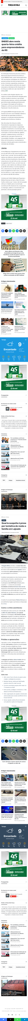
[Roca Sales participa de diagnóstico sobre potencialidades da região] (21, 304)
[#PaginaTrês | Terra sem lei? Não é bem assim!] (5, 454)
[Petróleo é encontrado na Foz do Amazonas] (7, 304)
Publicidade (14, 193)
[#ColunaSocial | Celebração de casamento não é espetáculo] (5, 467)
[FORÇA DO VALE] (14, 5)
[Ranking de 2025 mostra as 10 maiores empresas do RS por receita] (21, 321)
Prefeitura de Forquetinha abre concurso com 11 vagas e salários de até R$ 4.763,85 (7, 329)
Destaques (8, 35)
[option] (14, 501)
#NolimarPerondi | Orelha (17, 458)
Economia (11, 38)
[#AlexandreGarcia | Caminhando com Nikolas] (5, 447)
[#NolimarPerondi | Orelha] (5, 460)
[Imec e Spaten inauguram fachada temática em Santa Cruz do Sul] (21, 288)
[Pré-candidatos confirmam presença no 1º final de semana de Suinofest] (5, 440)
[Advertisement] (14, 24)
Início (3, 35)
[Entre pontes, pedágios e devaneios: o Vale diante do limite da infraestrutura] (7, 288)
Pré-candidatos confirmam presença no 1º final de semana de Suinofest (18, 439)
